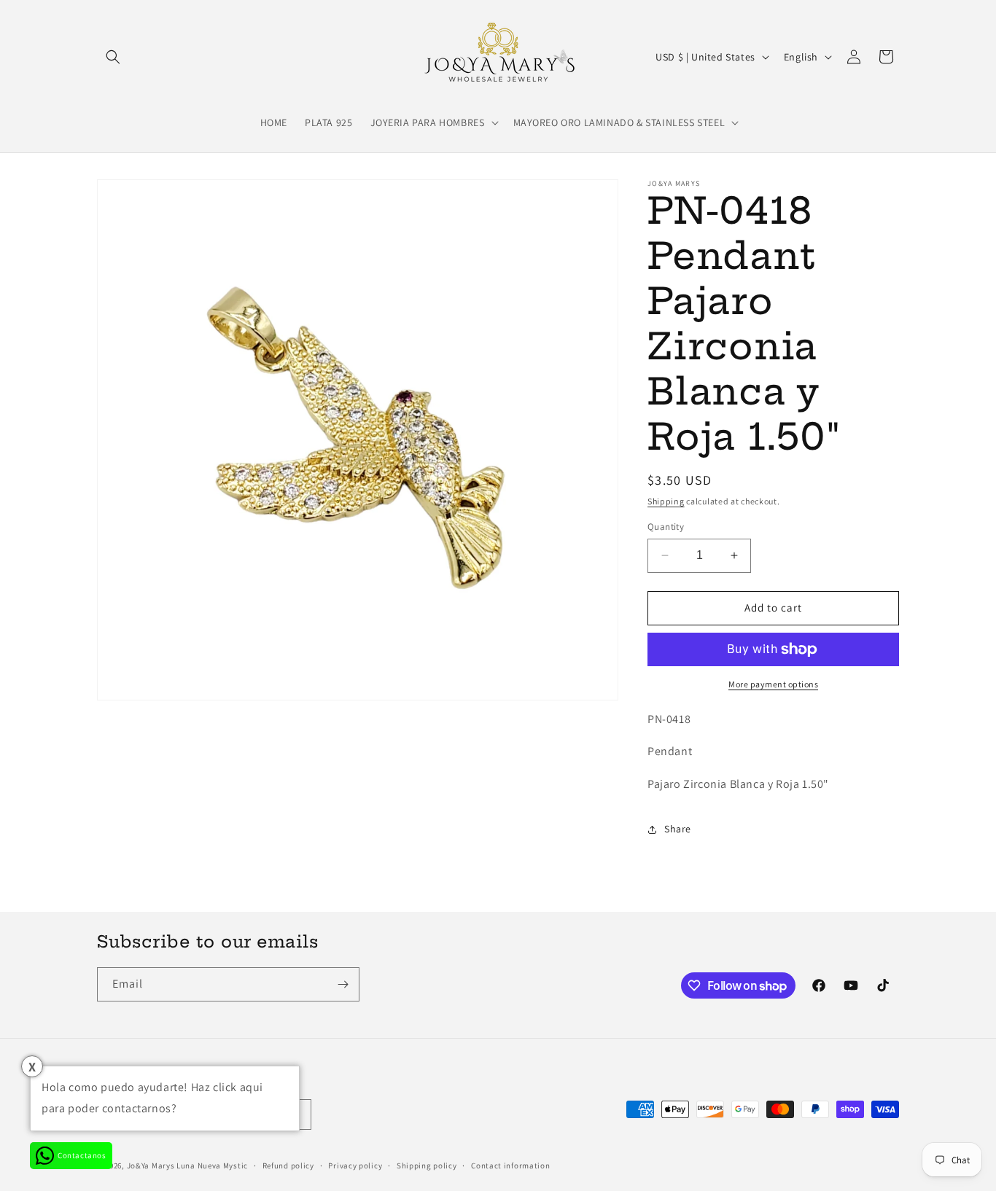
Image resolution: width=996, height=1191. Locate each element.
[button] (113, 57)
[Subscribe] (343, 984)
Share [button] (677, 828)
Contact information (510, 1165)
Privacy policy (355, 1165)
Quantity (665, 526)
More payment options (773, 684)
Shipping (666, 501)
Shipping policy (427, 1165)
